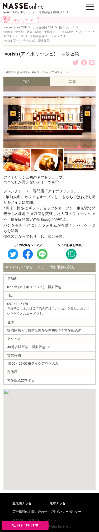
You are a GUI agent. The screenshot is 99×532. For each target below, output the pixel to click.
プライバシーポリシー (65, 511)
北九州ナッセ (21, 503)
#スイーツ (62, 72)
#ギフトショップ (43, 72)
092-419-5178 (27, 525)
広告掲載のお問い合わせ (29, 511)
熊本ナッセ (57, 503)
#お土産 (25, 72)
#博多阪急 (13, 72)
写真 (72, 82)
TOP (26, 82)
